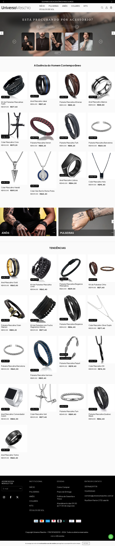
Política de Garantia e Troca (66, 497)
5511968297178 (91, 486)
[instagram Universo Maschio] (4, 497)
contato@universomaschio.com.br (99, 496)
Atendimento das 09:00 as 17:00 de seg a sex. (67, 504)
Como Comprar (63, 487)
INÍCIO (42, 6)
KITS (86, 6)
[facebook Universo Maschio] (10, 497)
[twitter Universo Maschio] (17, 497)
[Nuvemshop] (58, 536)
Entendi (85, 543)
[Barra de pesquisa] (102, 8)
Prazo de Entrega (64, 492)
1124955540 (90, 491)
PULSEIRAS (54, 6)
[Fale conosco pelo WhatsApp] (110, 536)
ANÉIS (64, 6)
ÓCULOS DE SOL (46, 9)
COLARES (75, 6)
